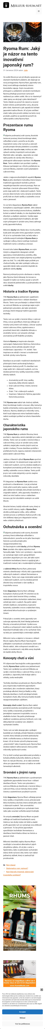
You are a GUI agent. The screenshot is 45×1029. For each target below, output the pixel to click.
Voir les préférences (22, 1024)
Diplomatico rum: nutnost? (17, 868)
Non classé (10, 865)
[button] (42, 990)
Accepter (22, 1012)
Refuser (22, 1018)
